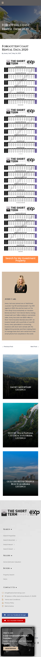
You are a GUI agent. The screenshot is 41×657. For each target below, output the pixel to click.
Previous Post (7, 346)
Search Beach (8, 545)
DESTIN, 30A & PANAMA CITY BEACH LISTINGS (20, 436)
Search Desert (8, 549)
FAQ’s (5, 579)
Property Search (8, 575)
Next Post (35, 346)
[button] (2, 3)
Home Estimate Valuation (12, 562)
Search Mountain (9, 540)
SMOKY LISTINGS (20, 388)
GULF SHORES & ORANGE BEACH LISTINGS (20, 484)
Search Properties (9, 536)
